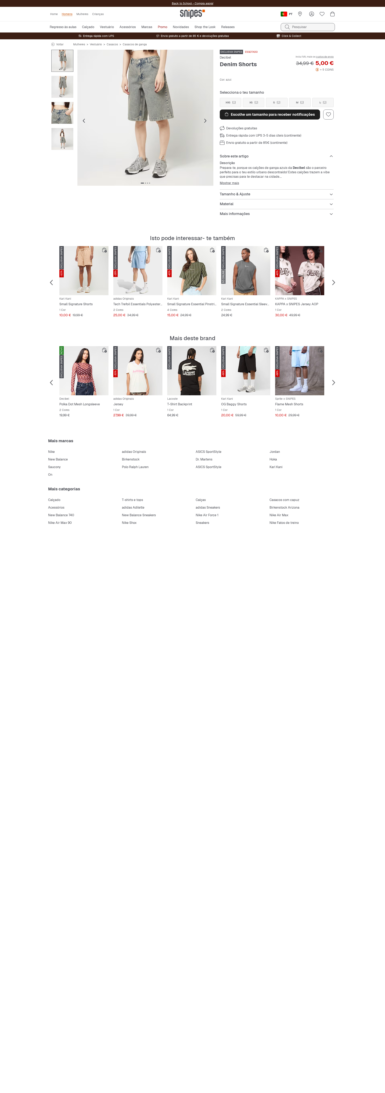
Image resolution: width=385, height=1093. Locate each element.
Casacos (112, 44)
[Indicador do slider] (142, 183)
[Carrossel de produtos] (62, 61)
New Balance (58, 459)
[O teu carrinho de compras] (332, 14)
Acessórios (56, 507)
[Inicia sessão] (311, 14)
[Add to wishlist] (328, 114)
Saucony (54, 467)
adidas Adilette (133, 507)
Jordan (275, 452)
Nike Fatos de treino (284, 523)
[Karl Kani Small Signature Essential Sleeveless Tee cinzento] (245, 270)
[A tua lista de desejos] (322, 14)
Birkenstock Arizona (284, 507)
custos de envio (325, 56)
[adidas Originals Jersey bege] (137, 370)
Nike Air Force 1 (207, 515)
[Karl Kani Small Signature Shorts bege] (83, 270)
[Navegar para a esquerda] (83, 121)
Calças (201, 500)
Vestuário (96, 44)
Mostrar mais (229, 183)
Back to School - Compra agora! (192, 3)
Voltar (60, 44)
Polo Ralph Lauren (135, 467)
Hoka (273, 459)
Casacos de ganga (135, 44)
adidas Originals (134, 452)
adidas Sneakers (208, 507)
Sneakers (202, 523)
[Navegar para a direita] (205, 121)
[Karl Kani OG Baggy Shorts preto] (245, 370)
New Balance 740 (61, 515)
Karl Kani (276, 467)
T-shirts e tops (132, 500)
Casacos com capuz (284, 500)
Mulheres (79, 44)
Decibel (225, 57)
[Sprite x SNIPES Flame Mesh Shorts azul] (299, 370)
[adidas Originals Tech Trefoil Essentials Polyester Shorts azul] (137, 270)
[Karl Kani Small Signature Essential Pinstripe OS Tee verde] (191, 270)
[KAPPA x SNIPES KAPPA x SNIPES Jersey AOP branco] (299, 270)
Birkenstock (131, 459)
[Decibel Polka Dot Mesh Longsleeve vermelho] (83, 370)
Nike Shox (129, 523)
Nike (51, 452)
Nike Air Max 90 (60, 523)
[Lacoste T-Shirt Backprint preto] (191, 370)
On (50, 474)
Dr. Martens (204, 459)
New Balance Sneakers (139, 515)
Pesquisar (299, 27)
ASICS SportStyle (208, 452)
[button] (145, 118)
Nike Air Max (279, 515)
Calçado (54, 500)
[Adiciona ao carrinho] (104, 250)
